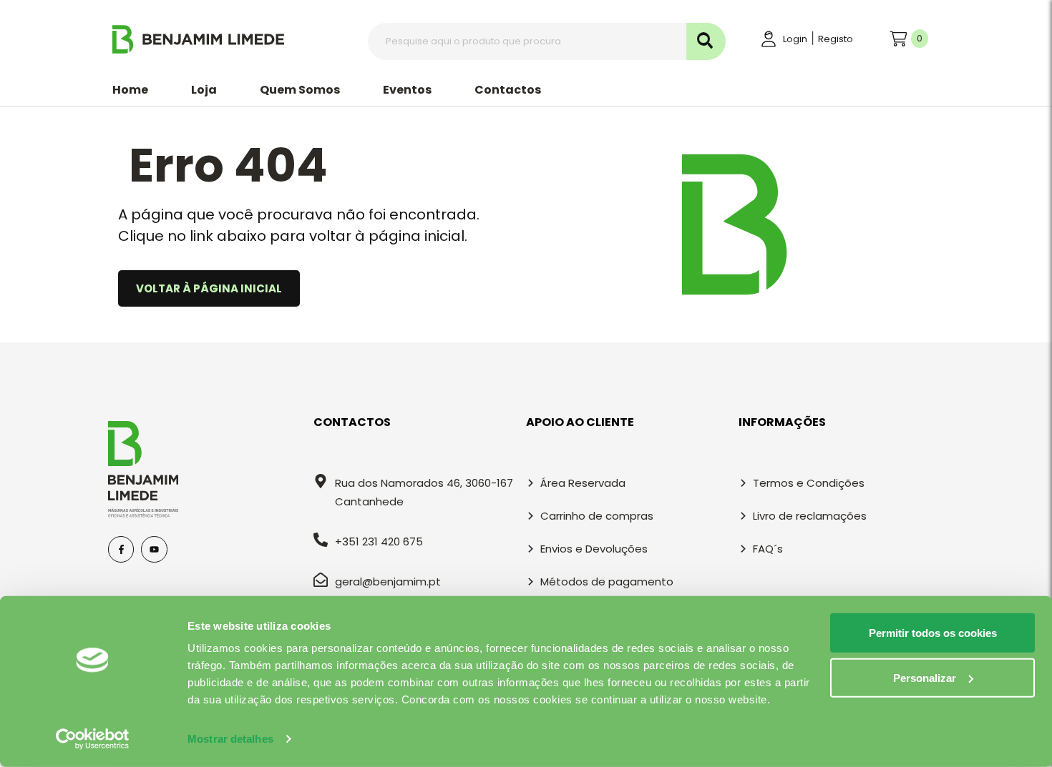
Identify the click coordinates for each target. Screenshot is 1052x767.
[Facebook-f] (121, 549)
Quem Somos (300, 89)
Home (130, 89)
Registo (835, 39)
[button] (204, 90)
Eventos (407, 89)
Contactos (507, 89)
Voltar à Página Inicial (209, 288)
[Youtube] (154, 549)
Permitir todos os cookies (933, 633)
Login (795, 39)
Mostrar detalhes (230, 739)
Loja (204, 89)
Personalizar (924, 677)
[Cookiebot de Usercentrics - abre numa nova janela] (92, 739)
